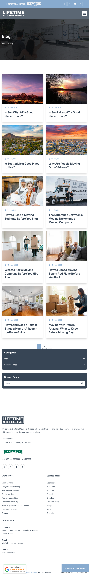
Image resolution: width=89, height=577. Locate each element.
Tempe (49, 505)
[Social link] (64, 4)
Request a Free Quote (75, 568)
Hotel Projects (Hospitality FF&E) (15, 505)
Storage (5, 513)
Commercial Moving (10, 502)
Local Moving (7, 483)
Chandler (50, 513)
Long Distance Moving (11, 486)
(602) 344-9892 (8, 552)
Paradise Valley (53, 502)
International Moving (10, 490)
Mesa (49, 509)
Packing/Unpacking (10, 498)
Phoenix (50, 494)
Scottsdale (51, 483)
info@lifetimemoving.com (12, 543)
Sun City (50, 490)
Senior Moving (8, 494)
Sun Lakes (51, 486)
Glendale (50, 498)
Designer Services (9, 509)
